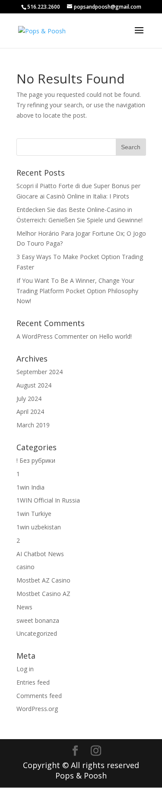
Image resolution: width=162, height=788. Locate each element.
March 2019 (33, 425)
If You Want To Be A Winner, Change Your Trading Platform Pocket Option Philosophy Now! (77, 290)
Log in (25, 669)
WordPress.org (37, 709)
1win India (30, 487)
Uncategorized (36, 633)
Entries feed (33, 682)
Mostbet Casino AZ (43, 593)
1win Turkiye (33, 513)
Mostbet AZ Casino (43, 580)
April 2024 (30, 411)
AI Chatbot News (40, 554)
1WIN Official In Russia (48, 500)
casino (25, 567)
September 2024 (39, 372)
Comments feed (39, 696)
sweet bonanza (37, 620)
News (24, 607)
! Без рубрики (35, 460)
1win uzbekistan (38, 527)
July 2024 (28, 398)
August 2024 (33, 385)
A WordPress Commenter (52, 336)
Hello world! (115, 336)
